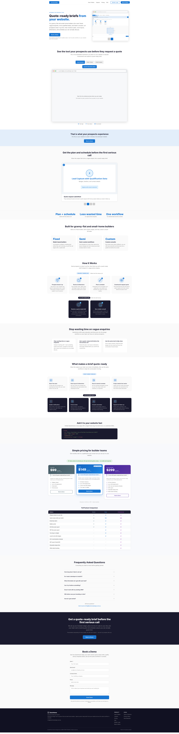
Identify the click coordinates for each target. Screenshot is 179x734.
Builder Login (115, 2)
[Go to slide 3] (91, 204)
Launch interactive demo (89, 66)
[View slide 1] (109, 39)
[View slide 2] (112, 39)
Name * (71, 661)
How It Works (91, 2)
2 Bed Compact (99, 62)
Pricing (103, 2)
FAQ (107, 2)
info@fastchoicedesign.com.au (54, 720)
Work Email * (72, 667)
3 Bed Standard (80, 62)
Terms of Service (127, 714)
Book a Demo (125, 2)
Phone (71, 679)
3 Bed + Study (90, 62)
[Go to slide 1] (85, 204)
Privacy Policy (127, 716)
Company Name (73, 673)
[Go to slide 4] (94, 204)
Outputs (98, 2)
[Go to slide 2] (88, 204)
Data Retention (127, 718)
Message (72, 685)
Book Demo (89, 697)
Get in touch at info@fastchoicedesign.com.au (89, 605)
